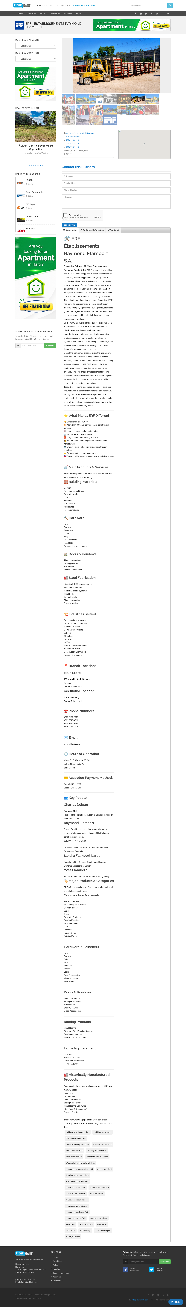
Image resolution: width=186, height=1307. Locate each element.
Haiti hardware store (102, 1132)
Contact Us (54, 13)
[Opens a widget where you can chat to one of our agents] (175, 1302)
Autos (55, 1265)
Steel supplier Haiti (74, 1157)
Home (20, 13)
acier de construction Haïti (77, 1181)
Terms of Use (21, 1298)
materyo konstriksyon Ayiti (77, 1212)
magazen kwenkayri (98, 1218)
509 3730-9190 (72, 147)
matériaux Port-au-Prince (77, 1200)
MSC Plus (29, 180)
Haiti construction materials (77, 1132)
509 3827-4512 (72, 144)
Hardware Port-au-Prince (97, 1157)
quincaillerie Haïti (104, 1169)
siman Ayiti (70, 1224)
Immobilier (28, 153)
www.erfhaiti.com (73, 137)
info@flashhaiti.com (29, 1282)
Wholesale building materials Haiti (80, 1163)
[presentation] (70, 230)
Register (68, 13)
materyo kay (85, 1230)
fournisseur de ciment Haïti (77, 1175)
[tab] (70, 230)
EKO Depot (30, 204)
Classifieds (57, 1261)
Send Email (69, 225)
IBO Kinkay (30, 228)
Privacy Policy (35, 1298)
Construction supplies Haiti (77, 1144)
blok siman (70, 1230)
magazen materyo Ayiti (76, 1218)
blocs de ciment (96, 1194)
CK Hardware (31, 216)
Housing (56, 1269)
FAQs (42, 13)
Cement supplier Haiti (102, 1144)
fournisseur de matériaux (76, 1206)
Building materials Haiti (76, 1138)
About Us (31, 13)
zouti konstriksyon (102, 1230)
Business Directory (61, 1273)
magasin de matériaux (99, 1187)
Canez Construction (34, 192)
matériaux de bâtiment (75, 1187)
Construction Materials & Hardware (80, 133)
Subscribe (50, 345)
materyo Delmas (73, 1237)
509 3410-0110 (72, 140)
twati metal (101, 1224)
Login (78, 13)
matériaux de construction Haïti (79, 1169)
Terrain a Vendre (40, 153)
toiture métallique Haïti (75, 1194)
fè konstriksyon (86, 1224)
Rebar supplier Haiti (74, 1150)
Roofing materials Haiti (97, 1150)
